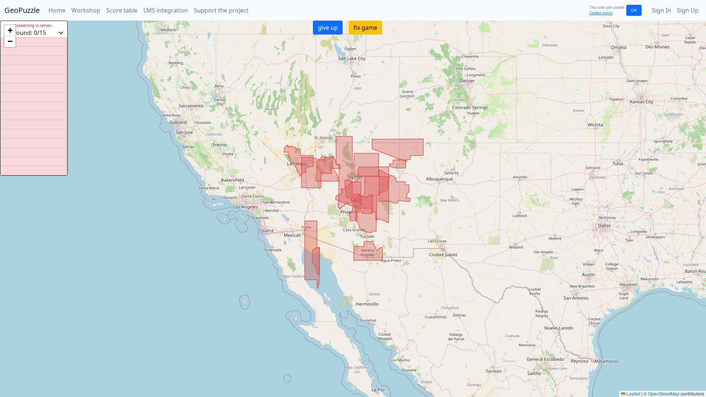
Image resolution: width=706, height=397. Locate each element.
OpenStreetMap (664, 393)
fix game (365, 28)
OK (634, 10)
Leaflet (632, 393)
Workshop (85, 10)
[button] (9, 30)
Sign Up (688, 10)
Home (57, 10)
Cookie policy (601, 12)
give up (328, 28)
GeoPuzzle (22, 10)
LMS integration (165, 10)
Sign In (661, 10)
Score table (122, 10)
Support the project (221, 10)
